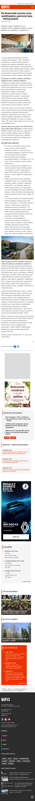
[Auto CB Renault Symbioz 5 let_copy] (16, 541)
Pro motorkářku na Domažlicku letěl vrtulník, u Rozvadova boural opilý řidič (15, 461)
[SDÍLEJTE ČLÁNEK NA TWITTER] (18, 346)
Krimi (4, 740)
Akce (9, 758)
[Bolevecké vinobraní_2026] (17, 394)
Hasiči (4, 763)
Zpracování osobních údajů (7, 722)
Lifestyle (6, 749)
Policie (15, 758)
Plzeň (7, 438)
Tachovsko (26, 761)
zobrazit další (26, 581)
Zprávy (10, 689)
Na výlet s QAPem (10, 619)
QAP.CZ (4, 689)
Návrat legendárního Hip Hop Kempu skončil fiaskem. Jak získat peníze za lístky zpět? (15, 452)
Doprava (12, 761)
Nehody (4, 761)
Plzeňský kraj (24, 758)
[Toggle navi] (32, 7)
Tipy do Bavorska (10, 591)
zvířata (10, 763)
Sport (13, 438)
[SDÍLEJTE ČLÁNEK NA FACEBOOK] (15, 346)
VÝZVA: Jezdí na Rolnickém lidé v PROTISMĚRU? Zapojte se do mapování (16, 470)
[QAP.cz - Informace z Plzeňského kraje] (5, 7)
